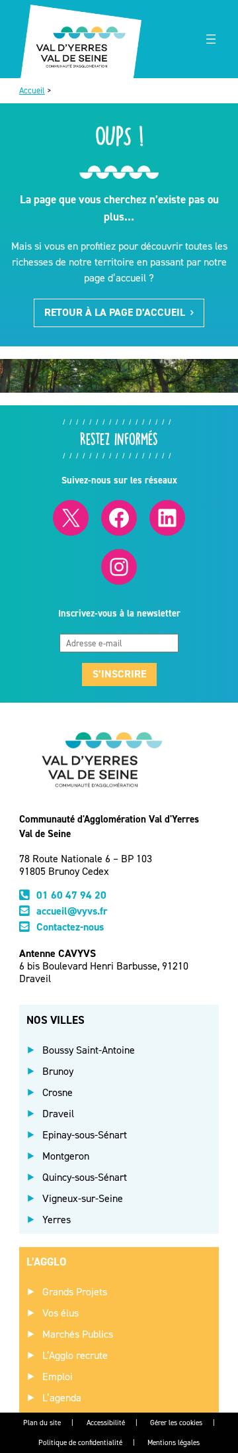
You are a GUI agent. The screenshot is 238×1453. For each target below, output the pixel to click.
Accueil (32, 90)
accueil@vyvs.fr (72, 911)
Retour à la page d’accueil (114, 312)
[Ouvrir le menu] (211, 39)
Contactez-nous (70, 927)
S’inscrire (119, 674)
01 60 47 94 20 (71, 895)
